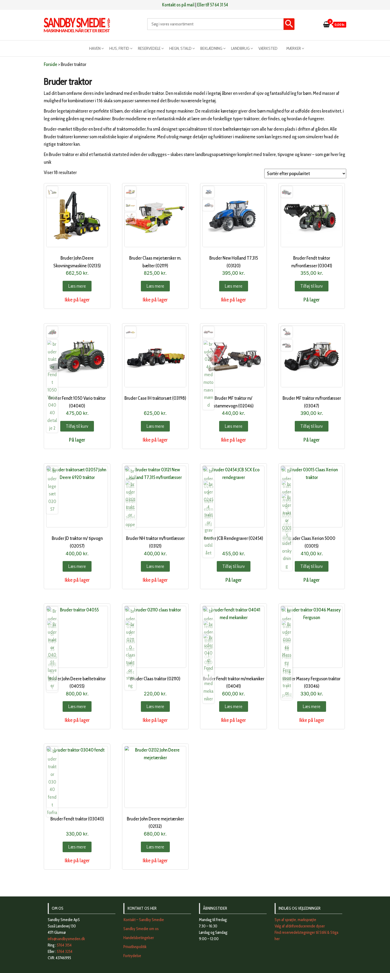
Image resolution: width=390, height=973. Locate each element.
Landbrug (240, 48)
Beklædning (211, 48)
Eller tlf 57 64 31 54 (212, 4)
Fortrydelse (132, 955)
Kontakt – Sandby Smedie (143, 919)
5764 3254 (64, 951)
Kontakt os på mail (178, 4)
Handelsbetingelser (138, 937)
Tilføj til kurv (311, 286)
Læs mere (77, 286)
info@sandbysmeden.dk (66, 938)
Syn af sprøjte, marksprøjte (295, 919)
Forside (50, 64)
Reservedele (149, 48)
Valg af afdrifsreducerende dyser (300, 926)
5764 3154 (64, 945)
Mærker (293, 48)
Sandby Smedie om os (141, 928)
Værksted (268, 48)
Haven (95, 48)
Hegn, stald (180, 48)
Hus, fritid (119, 48)
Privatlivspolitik (134, 946)
